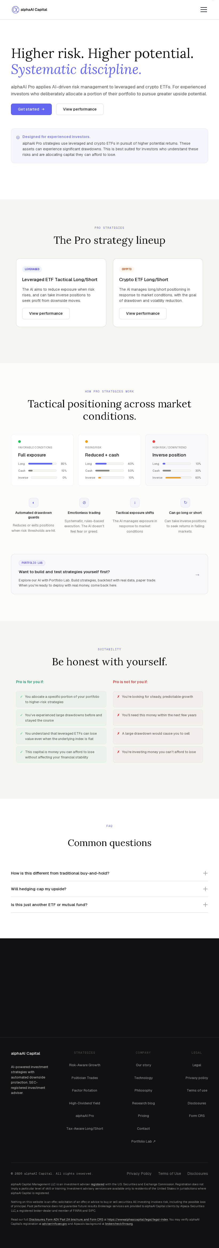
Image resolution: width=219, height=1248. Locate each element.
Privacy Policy (139, 1173)
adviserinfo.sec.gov (54, 1224)
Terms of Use (169, 1173)
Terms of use (197, 1090)
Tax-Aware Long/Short (84, 1129)
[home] (31, 9)
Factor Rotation (84, 1090)
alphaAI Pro (85, 1116)
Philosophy (143, 1090)
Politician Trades (85, 1078)
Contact (143, 1129)
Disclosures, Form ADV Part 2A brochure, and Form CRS (66, 1219)
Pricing (143, 1116)
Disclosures (197, 1103)
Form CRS (197, 1116)
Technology (143, 1078)
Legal (197, 1065)
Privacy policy (197, 1078)
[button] (202, 9)
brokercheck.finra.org (119, 1224)
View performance (80, 109)
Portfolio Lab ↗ (143, 1141)
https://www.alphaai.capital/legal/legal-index (137, 1219)
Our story (143, 1065)
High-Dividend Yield (84, 1103)
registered (97, 1184)
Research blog (143, 1103)
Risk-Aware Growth (84, 1065)
